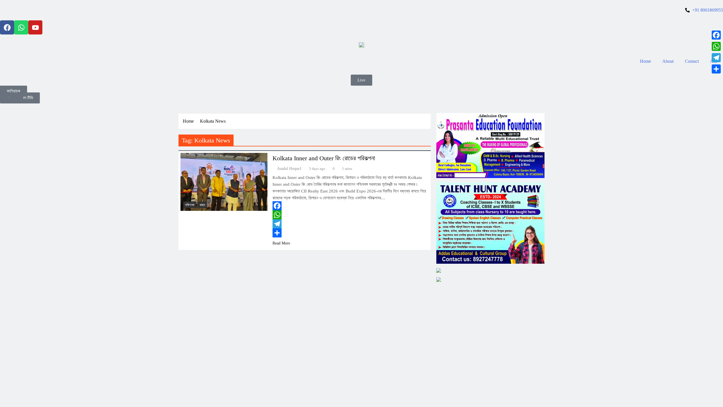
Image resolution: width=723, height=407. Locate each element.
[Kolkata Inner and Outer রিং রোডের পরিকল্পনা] (223, 182)
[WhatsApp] (350, 214)
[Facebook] (7, 27)
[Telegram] (350, 223)
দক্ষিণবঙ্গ (189, 205)
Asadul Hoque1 (289, 168)
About (668, 61)
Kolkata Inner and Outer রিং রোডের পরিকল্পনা (324, 158)
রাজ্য (202, 205)
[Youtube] (35, 27)
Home (645, 61)
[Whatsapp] (21, 27)
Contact (692, 61)
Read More (281, 243)
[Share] (350, 232)
